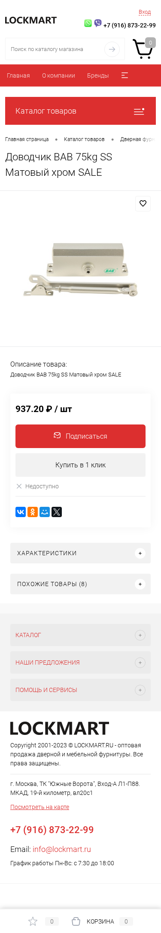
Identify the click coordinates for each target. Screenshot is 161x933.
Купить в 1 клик (80, 465)
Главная (18, 75)
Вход (145, 12)
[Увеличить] (80, 269)
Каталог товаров (45, 110)
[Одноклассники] (32, 512)
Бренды (98, 75)
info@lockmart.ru (62, 849)
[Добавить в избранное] (143, 203)
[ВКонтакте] (20, 512)
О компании (58, 75)
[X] (57, 512)
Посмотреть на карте (39, 807)
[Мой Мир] (44, 512)
